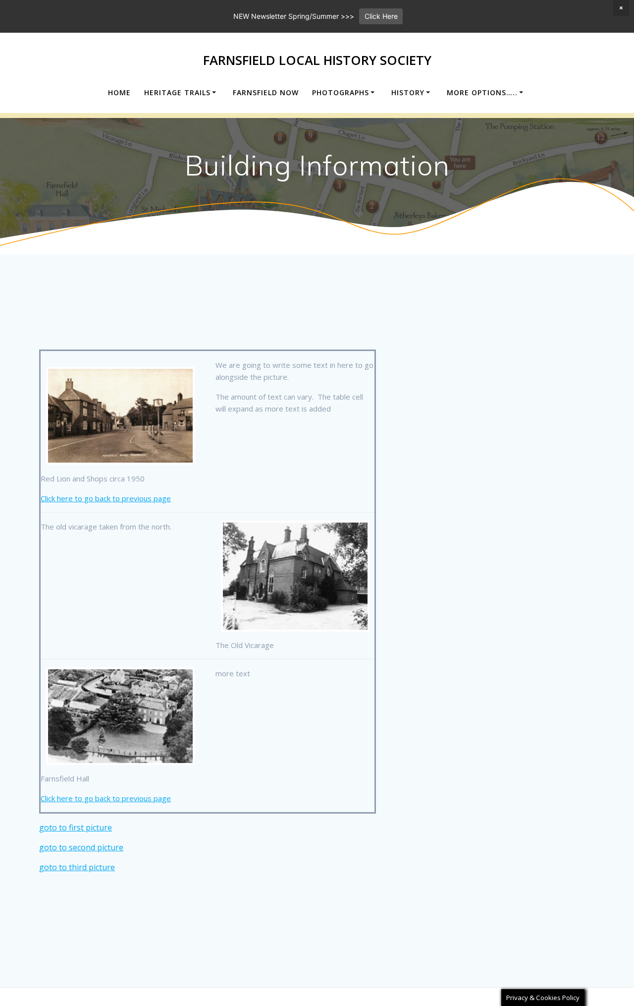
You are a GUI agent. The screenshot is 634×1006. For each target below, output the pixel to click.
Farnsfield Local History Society (317, 60)
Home (119, 92)
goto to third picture (77, 867)
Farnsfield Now (266, 92)
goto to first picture (75, 827)
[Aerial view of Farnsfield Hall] (120, 716)
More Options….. (482, 92)
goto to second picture (81, 847)
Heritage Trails (177, 92)
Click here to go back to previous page (106, 498)
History (407, 92)
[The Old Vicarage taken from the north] (295, 576)
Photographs (340, 92)
